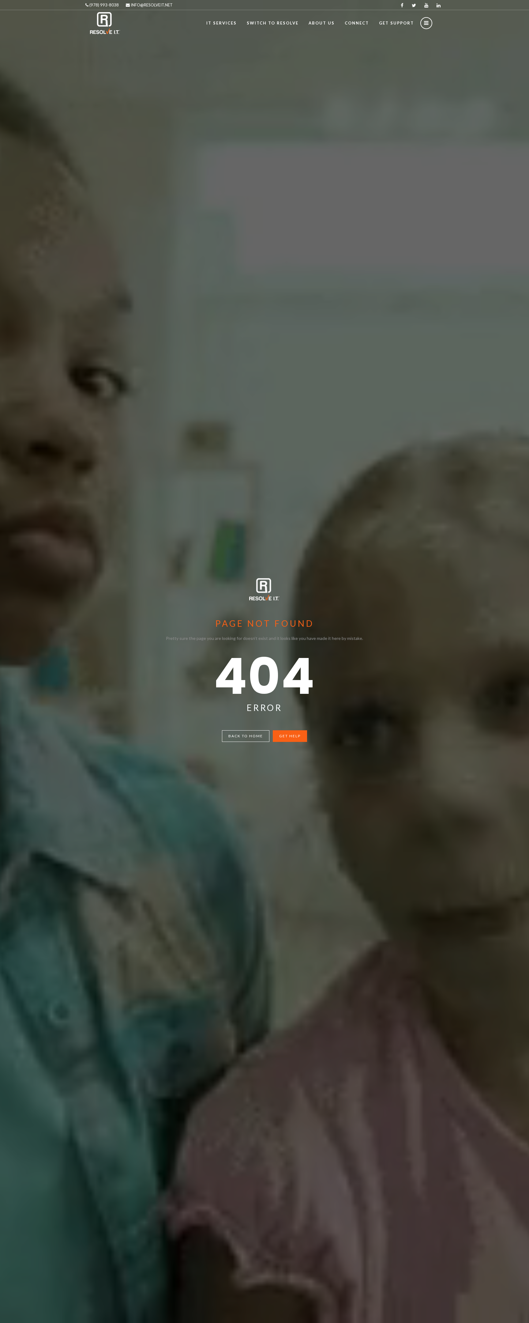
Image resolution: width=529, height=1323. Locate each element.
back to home (245, 736)
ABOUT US (322, 23)
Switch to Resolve (272, 23)
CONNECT (357, 23)
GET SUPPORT (396, 23)
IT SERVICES (221, 23)
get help (290, 736)
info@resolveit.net (151, 4)
